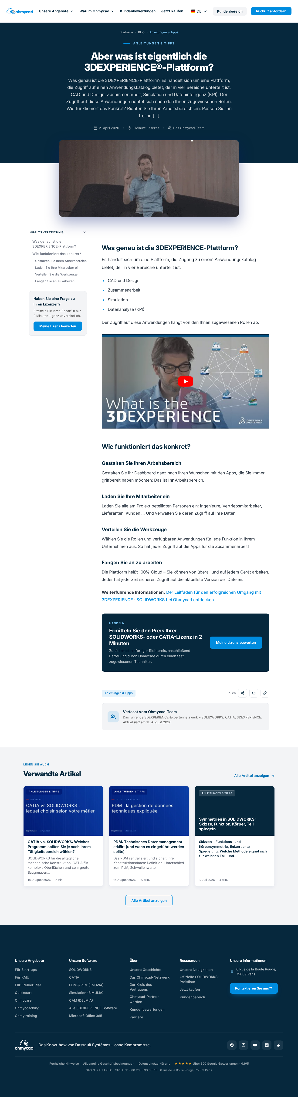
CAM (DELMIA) (81, 1000)
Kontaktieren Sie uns (252, 988)
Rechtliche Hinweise (64, 1063)
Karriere (136, 1017)
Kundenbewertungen (138, 11)
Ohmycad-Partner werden (144, 999)
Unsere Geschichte (145, 970)
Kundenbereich (192, 997)
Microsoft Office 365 (85, 1016)
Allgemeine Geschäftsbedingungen (108, 1063)
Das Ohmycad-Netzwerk (149, 977)
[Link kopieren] (265, 693)
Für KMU (22, 977)
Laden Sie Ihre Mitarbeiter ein (57, 267)
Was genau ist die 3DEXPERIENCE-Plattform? (54, 243)
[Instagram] (243, 1045)
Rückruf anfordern (271, 11)
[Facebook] (232, 1045)
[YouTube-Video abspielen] (185, 381)
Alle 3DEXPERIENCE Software (93, 1008)
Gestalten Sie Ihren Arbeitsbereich (61, 261)
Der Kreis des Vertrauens (141, 987)
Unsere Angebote (53, 11)
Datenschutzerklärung (154, 1063)
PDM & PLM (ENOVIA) (86, 985)
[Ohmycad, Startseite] (20, 11)
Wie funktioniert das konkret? (56, 254)
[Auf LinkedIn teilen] (242, 693)
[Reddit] (278, 1045)
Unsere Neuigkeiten (196, 970)
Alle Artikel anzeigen (251, 775)
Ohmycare (23, 1000)
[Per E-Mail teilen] (253, 693)
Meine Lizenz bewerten (57, 326)
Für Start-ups (26, 970)
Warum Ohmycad (94, 11)
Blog (141, 32)
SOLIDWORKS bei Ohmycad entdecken (175, 599)
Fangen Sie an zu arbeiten (54, 281)
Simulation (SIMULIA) (86, 993)
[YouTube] (255, 1045)
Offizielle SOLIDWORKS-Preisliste (199, 979)
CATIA (74, 977)
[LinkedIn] (266, 1045)
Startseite (126, 32)
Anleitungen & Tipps (163, 32)
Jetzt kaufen (172, 11)
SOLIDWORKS (80, 970)
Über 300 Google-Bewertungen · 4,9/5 (212, 1063)
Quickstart (23, 993)
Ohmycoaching (27, 1008)
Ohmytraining (26, 1016)
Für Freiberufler (28, 985)
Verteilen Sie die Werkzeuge (56, 274)
